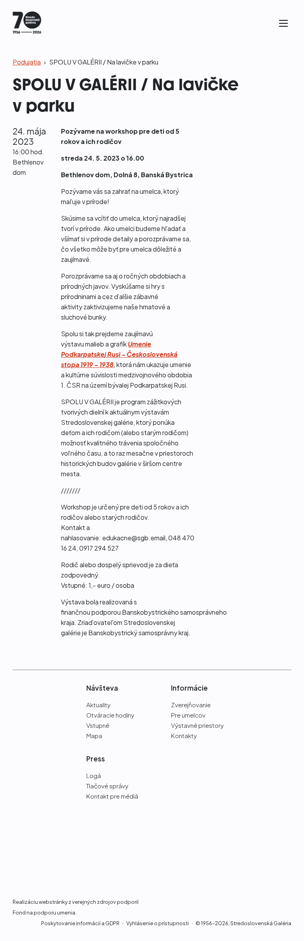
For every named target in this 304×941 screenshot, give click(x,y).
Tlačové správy (107, 786)
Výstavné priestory (197, 725)
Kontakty (184, 735)
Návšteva (102, 688)
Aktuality (98, 704)
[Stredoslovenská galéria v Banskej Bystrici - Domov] (27, 23)
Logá (93, 775)
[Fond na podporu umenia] (31, 856)
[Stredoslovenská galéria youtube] (286, 698)
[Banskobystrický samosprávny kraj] (31, 791)
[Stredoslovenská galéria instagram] (286, 688)
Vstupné (97, 725)
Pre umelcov (188, 715)
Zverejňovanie (191, 704)
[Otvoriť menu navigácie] (283, 23)
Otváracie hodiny (110, 715)
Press (95, 758)
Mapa (94, 735)
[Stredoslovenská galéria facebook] (273, 688)
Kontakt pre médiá (112, 796)
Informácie (189, 688)
